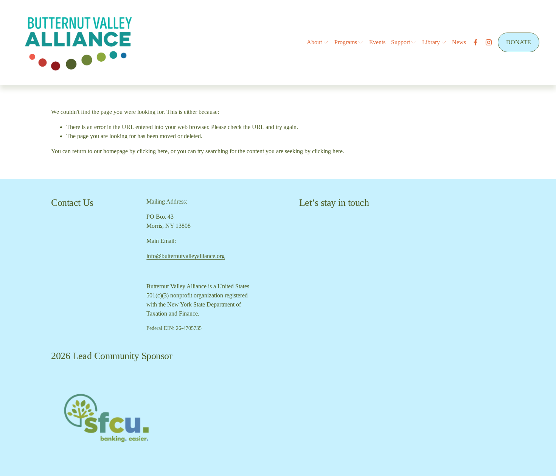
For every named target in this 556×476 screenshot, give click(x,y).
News (459, 42)
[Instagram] (488, 42)
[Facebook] (475, 42)
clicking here (152, 151)
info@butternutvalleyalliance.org (185, 256)
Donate (518, 42)
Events (377, 42)
